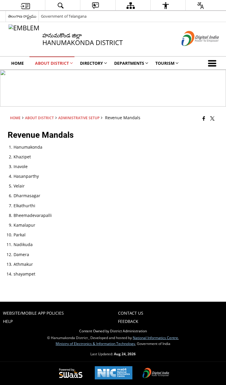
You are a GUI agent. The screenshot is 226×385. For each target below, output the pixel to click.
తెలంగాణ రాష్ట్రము (22, 16)
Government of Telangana (64, 16)
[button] (213, 63)
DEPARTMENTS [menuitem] (129, 63)
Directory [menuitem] (91, 63)
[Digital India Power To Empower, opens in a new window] (156, 373)
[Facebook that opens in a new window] (203, 118)
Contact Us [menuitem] (130, 313)
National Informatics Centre (155, 337)
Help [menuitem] (8, 321)
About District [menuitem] (52, 63)
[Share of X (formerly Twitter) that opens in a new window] (212, 118)
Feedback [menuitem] (128, 321)
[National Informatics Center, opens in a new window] (113, 373)
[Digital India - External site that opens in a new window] (192, 51)
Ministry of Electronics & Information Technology (95, 343)
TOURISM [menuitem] (165, 63)
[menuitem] (25, 5)
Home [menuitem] (17, 63)
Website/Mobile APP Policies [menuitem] (33, 313)
